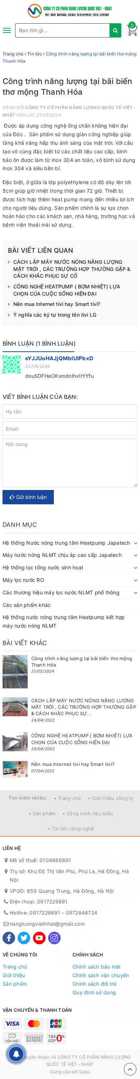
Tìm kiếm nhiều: (28, 798)
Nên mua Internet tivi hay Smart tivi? (56, 304)
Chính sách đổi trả (95, 984)
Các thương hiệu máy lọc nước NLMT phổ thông (61, 592)
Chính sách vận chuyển (101, 975)
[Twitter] (24, 938)
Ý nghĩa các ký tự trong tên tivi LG (54, 315)
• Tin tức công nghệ (71, 828)
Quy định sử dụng (94, 992)
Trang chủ (15, 967)
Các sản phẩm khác (27, 605)
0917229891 (52, 902)
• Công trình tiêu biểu (87, 813)
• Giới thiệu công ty (111, 798)
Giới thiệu (14, 975)
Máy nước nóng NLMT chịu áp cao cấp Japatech (62, 555)
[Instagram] (54, 938)
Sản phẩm (15, 984)
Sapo (84, 1071)
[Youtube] (39, 938)
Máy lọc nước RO (23, 580)
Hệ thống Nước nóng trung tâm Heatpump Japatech (66, 543)
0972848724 (82, 913)
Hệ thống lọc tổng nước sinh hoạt (43, 567)
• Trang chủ (67, 798)
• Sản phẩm (42, 813)
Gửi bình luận (31, 497)
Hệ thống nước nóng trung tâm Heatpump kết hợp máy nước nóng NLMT (64, 621)
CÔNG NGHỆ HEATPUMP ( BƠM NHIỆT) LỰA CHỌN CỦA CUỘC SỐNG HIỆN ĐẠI (66, 290)
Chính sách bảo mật (97, 967)
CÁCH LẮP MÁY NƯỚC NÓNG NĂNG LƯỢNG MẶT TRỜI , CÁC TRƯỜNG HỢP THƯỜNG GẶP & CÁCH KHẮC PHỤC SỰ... (83, 707)
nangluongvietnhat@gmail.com (47, 924)
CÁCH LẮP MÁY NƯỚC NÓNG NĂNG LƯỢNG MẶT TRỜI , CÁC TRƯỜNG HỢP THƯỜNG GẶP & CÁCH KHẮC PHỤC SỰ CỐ (71, 269)
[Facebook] (9, 938)
